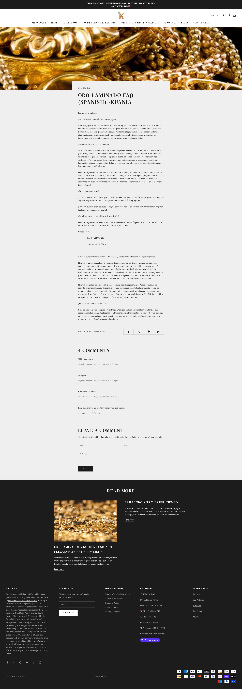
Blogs (184, 22)
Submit (86, 468)
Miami (196, 617)
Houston (197, 605)
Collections (70, 22)
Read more (59, 569)
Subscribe (68, 613)
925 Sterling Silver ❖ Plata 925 (140, 22)
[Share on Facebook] (128, 331)
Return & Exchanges (114, 598)
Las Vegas (197, 611)
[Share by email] (159, 331)
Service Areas (201, 22)
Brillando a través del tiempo (151, 502)
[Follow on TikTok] (33, 662)
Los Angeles (198, 594)
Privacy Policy (131, 437)
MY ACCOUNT (39, 22)
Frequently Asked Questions (117, 594)
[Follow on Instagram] (20, 662)
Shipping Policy (112, 603)
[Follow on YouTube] (27, 662)
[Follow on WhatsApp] (40, 662)
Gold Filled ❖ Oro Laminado (99, 22)
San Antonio (198, 600)
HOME (54, 22)
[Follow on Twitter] (14, 662)
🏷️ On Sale (170, 22)
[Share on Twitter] (139, 331)
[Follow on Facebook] (7, 662)
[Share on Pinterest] (149, 331)
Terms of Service (149, 437)
